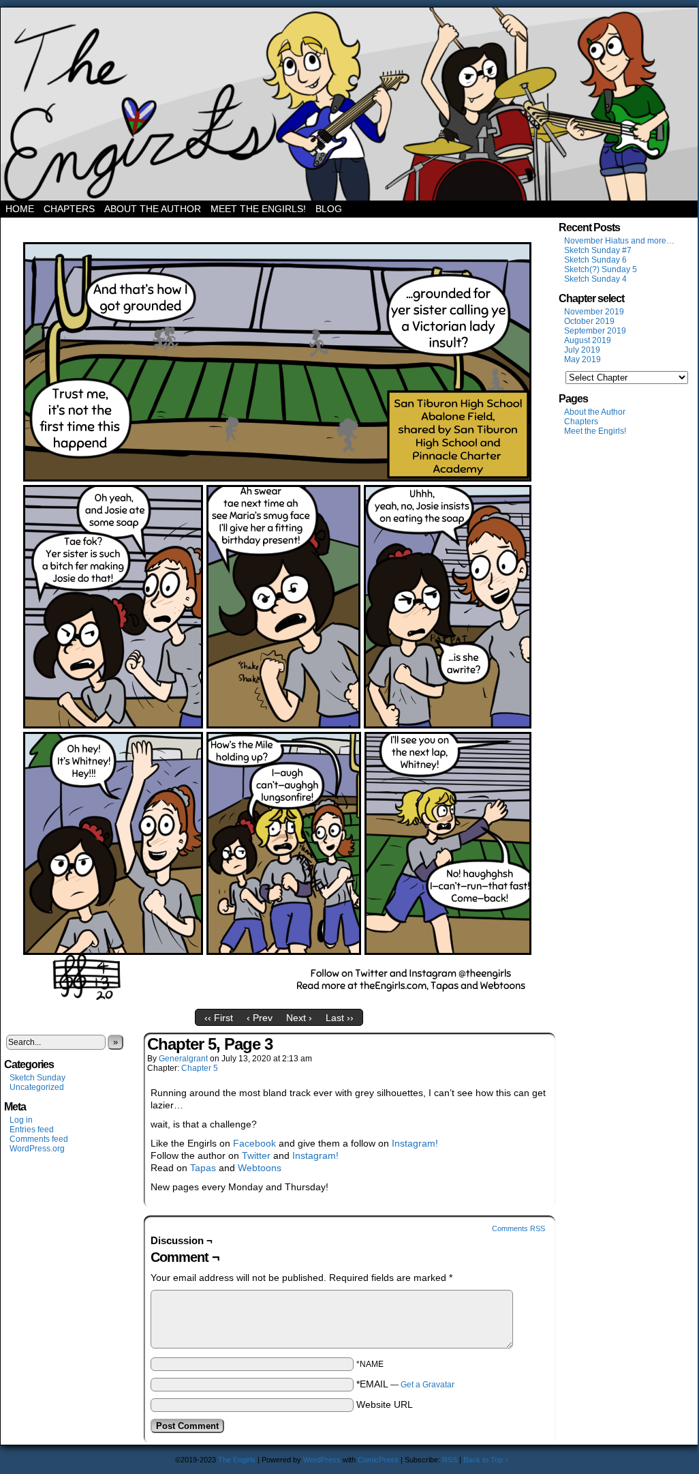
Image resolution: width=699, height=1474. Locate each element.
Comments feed (39, 1139)
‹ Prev (260, 1017)
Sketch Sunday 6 (595, 260)
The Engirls (349, 104)
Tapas (203, 1167)
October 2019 (589, 321)
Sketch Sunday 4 (595, 279)
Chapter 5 (199, 1068)
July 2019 (582, 350)
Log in (21, 1120)
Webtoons (259, 1167)
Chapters (69, 208)
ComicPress (378, 1460)
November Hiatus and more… (619, 241)
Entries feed (32, 1129)
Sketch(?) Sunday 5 (600, 269)
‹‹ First (218, 1017)
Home (19, 208)
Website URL (384, 1404)
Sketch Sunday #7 (598, 250)
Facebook (254, 1143)
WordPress (322, 1460)
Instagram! (415, 1143)
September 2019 (595, 331)
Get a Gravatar (427, 1384)
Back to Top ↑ (486, 1460)
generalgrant (183, 1058)
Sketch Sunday (37, 1077)
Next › (299, 1017)
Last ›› (340, 1017)
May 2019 (582, 359)
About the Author (152, 208)
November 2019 (594, 311)
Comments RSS (518, 1228)
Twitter (256, 1155)
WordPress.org (37, 1148)
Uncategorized (37, 1087)
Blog (328, 208)
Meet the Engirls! (258, 208)
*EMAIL (405, 1384)
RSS (449, 1460)
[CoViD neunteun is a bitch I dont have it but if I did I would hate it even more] (278, 999)
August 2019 (587, 340)
